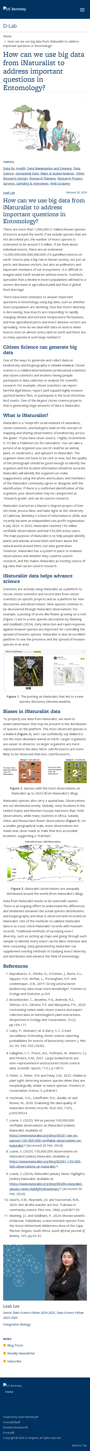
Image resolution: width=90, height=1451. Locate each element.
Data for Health (14, 168)
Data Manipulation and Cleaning (49, 168)
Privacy (8, 1432)
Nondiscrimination (15, 1427)
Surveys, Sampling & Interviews (26, 183)
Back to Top (79, 1445)
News (7, 1339)
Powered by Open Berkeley (20, 1417)
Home (7, 36)
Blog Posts (15, 1345)
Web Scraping (60, 183)
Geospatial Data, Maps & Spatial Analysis (44, 173)
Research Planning (42, 178)
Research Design (15, 178)
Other (80, 173)
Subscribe (14, 1361)
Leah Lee (9, 192)
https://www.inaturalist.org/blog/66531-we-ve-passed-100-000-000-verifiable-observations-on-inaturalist (45, 1140)
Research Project (69, 178)
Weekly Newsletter (21, 1353)
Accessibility (11, 1422)
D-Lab (10, 26)
